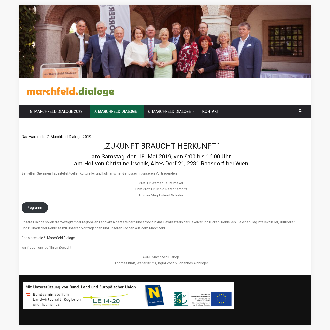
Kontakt (210, 111)
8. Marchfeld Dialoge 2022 (56, 111)
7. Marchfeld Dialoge (115, 111)
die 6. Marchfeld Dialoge (56, 238)
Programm (35, 208)
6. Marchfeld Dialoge (169, 111)
